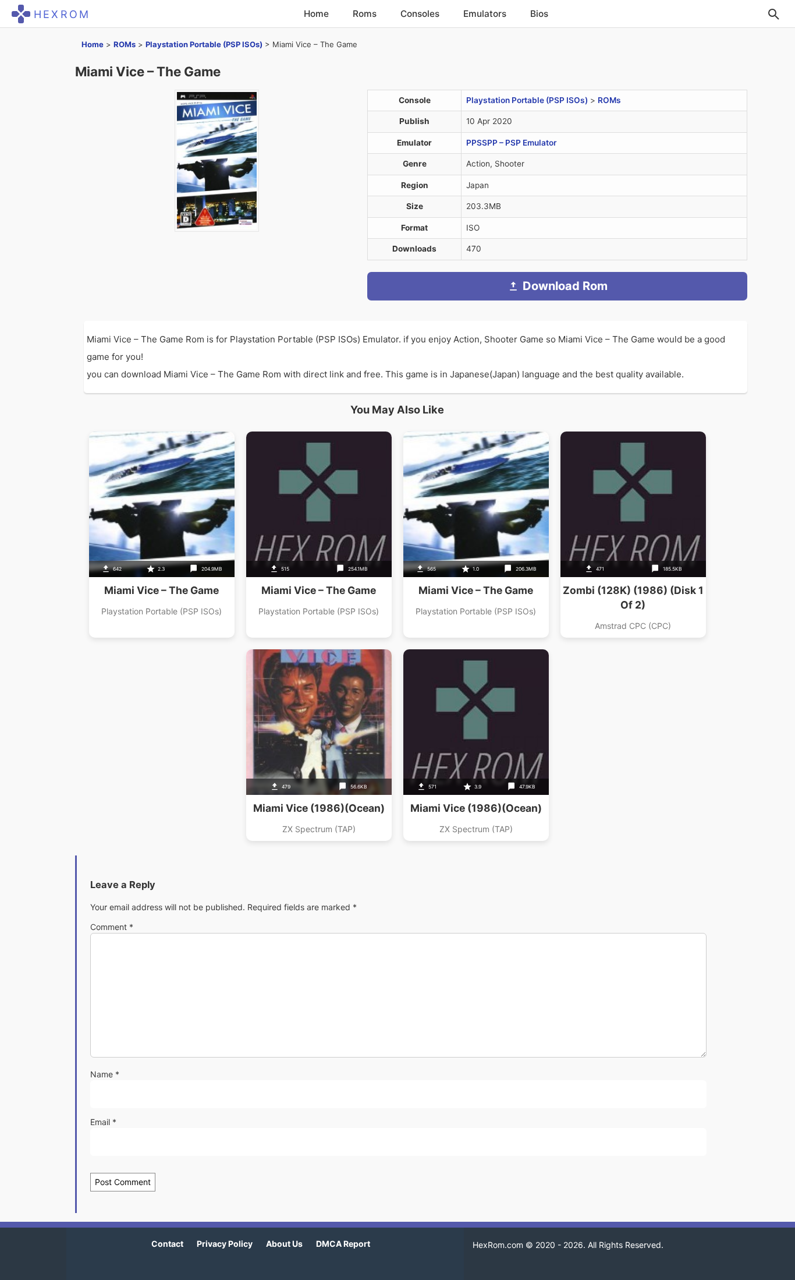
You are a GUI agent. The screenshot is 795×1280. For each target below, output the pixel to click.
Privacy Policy (225, 1244)
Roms (365, 13)
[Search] (773, 14)
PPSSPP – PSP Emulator (511, 142)
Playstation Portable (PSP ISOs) (203, 44)
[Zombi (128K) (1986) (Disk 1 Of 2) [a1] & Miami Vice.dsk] (633, 535)
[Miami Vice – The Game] (162, 535)
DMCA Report (343, 1244)
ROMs (124, 44)
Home (316, 13)
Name (104, 1074)
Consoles (419, 13)
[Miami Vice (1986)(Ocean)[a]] (476, 745)
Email (103, 1122)
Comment (111, 927)
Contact (167, 1244)
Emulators (484, 13)
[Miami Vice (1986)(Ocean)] (319, 745)
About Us (284, 1244)
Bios (539, 13)
